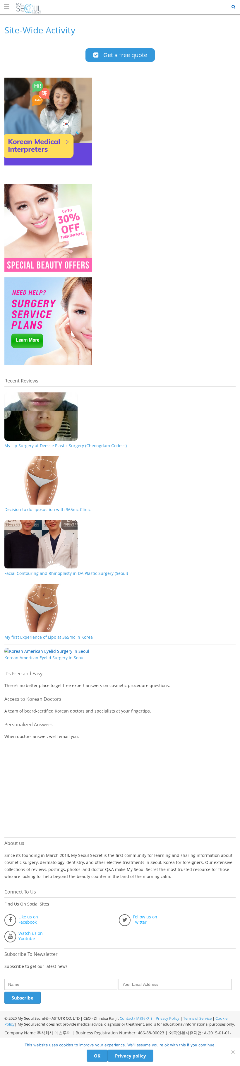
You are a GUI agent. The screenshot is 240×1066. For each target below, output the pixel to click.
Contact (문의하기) (135, 1018)
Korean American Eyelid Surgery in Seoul (44, 657)
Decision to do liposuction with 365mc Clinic (47, 509)
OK (97, 1056)
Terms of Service (197, 1018)
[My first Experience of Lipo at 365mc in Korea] (41, 630)
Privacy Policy (167, 1018)
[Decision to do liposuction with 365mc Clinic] (41, 503)
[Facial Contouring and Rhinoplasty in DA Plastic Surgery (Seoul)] (41, 567)
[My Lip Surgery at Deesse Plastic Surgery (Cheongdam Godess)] (41, 439)
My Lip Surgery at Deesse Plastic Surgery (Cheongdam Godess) (65, 445)
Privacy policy (130, 1056)
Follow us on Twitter (145, 919)
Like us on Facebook (28, 919)
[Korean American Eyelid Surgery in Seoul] (46, 651)
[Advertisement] (48, 788)
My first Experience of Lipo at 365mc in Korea (48, 637)
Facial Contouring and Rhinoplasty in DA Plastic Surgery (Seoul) (66, 573)
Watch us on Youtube (30, 936)
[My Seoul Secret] (114, 6)
